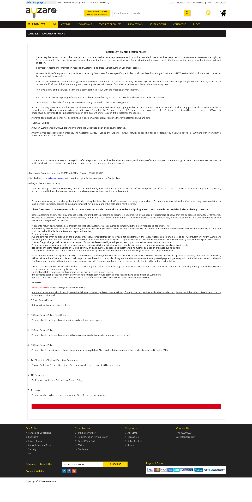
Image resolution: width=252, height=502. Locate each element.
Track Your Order (216, 2)
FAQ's (81, 445)
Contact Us (179, 24)
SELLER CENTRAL (157, 24)
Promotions (135, 24)
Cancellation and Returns (41, 445)
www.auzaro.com (41, 287)
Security (32, 449)
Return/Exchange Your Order (93, 436)
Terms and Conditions (39, 432)
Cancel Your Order (87, 441)
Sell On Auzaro (195, 2)
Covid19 (65, 24)
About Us (132, 432)
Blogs (196, 24)
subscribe (115, 464)
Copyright (33, 436)
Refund (131, 445)
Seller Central (134, 441)
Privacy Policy (35, 441)
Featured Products (110, 24)
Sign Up (181, 2)
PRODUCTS (38, 24)
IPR (29, 453)
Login (172, 2)
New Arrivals (84, 24)
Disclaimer (83, 449)
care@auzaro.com (185, 436)
